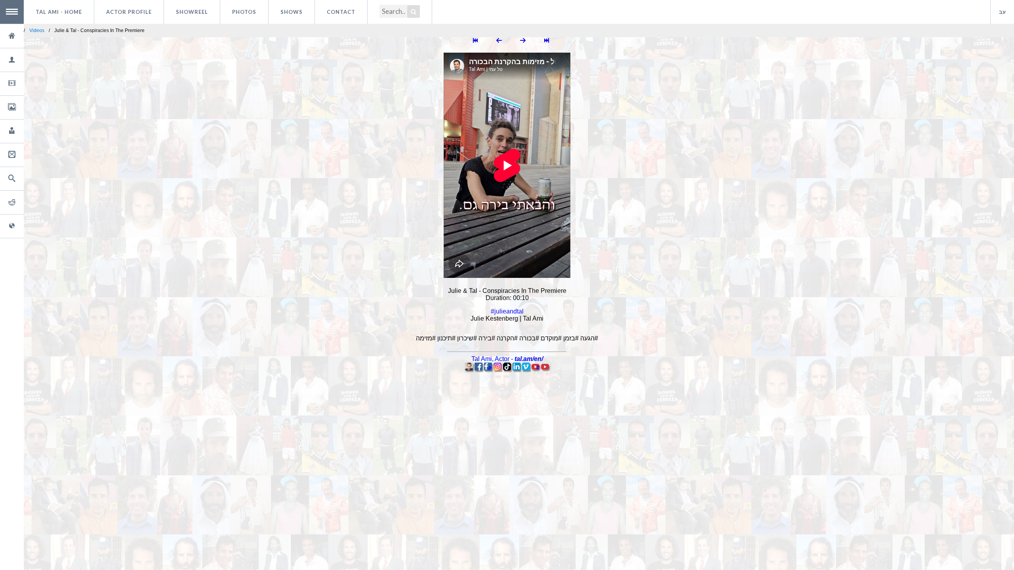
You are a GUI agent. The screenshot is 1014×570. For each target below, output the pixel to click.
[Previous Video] (499, 41)
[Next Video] (523, 41)
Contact (341, 12)
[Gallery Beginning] (475, 41)
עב (1002, 12)
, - (507, 358)
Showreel (192, 12)
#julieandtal (507, 311)
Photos (244, 12)
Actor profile (129, 12)
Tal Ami (59, 12)
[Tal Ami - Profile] (469, 368)
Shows (291, 12)
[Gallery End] (546, 41)
